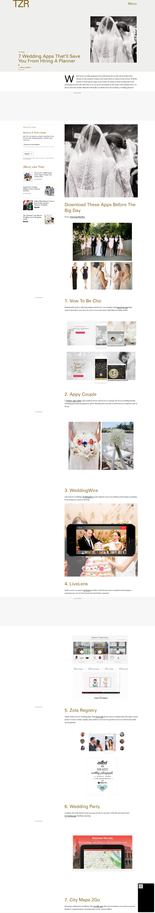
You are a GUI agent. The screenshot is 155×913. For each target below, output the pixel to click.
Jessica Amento (25, 67)
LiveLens (86, 590)
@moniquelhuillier (77, 217)
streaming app (70, 816)
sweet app (99, 717)
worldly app (98, 906)
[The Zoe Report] (21, 3)
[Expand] (139, 885)
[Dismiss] (152, 885)
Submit (26, 154)
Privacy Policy (28, 159)
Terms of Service (50, 158)
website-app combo (73, 401)
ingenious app (122, 307)
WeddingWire (88, 497)
